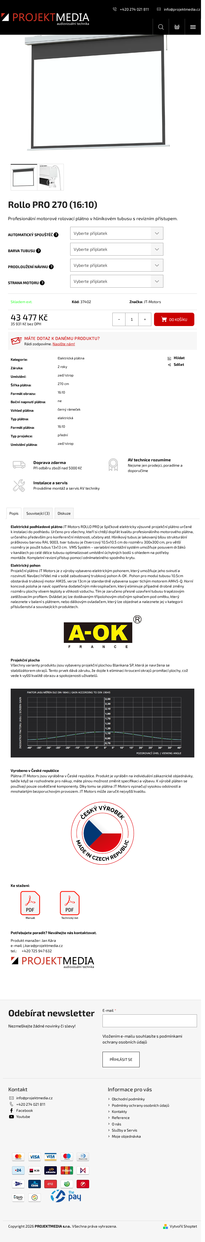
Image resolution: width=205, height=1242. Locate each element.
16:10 (61, 392)
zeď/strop (66, 375)
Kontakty (119, 1111)
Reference (121, 1117)
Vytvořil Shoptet (183, 1226)
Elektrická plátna (71, 358)
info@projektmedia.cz (182, 9)
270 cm (63, 384)
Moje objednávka (126, 1136)
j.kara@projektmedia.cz (43, 945)
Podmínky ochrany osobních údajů (140, 1105)
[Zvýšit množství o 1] (144, 319)
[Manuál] (30, 905)
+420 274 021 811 (134, 9)
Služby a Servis (124, 1130)
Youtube (23, 1116)
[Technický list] (69, 905)
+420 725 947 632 (37, 951)
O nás (116, 1124)
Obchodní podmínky (128, 1099)
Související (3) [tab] (38, 513)
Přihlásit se (121, 1059)
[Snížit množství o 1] (119, 319)
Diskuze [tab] (64, 513)
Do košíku (178, 319)
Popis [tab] (13, 513)
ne (60, 401)
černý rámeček (69, 409)
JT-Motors (152, 301)
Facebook (24, 1110)
